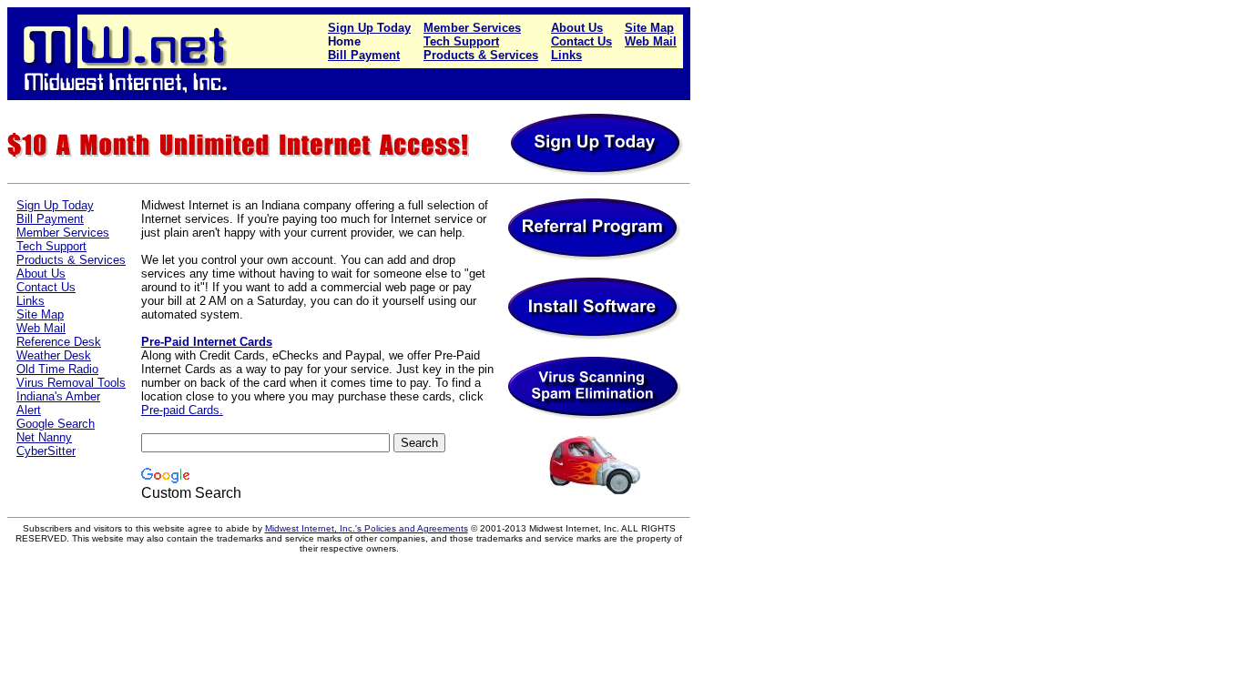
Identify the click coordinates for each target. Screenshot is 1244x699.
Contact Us (581, 41)
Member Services (472, 28)
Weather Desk (53, 355)
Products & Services (480, 55)
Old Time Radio (57, 369)
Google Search (55, 424)
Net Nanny (44, 437)
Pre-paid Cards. (182, 410)
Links (566, 55)
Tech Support (461, 41)
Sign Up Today (369, 28)
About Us (577, 28)
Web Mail (651, 41)
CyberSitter (46, 451)
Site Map (649, 28)
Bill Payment (364, 55)
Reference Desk (58, 342)
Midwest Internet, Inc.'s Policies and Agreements (366, 528)
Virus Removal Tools (71, 383)
